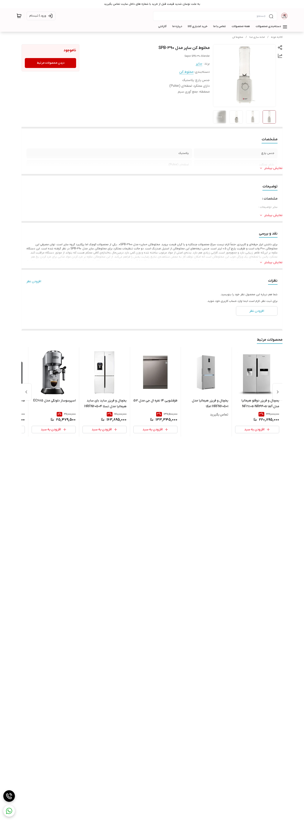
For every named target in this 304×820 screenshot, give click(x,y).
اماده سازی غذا (257, 37)
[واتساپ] (9, 811)
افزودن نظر (33, 281)
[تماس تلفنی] (9, 796)
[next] (26, 392)
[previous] (278, 392)
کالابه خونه (276, 37)
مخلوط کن (237, 37)
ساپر (199, 64)
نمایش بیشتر (273, 168)
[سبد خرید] (19, 15)
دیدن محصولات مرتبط (50, 63)
